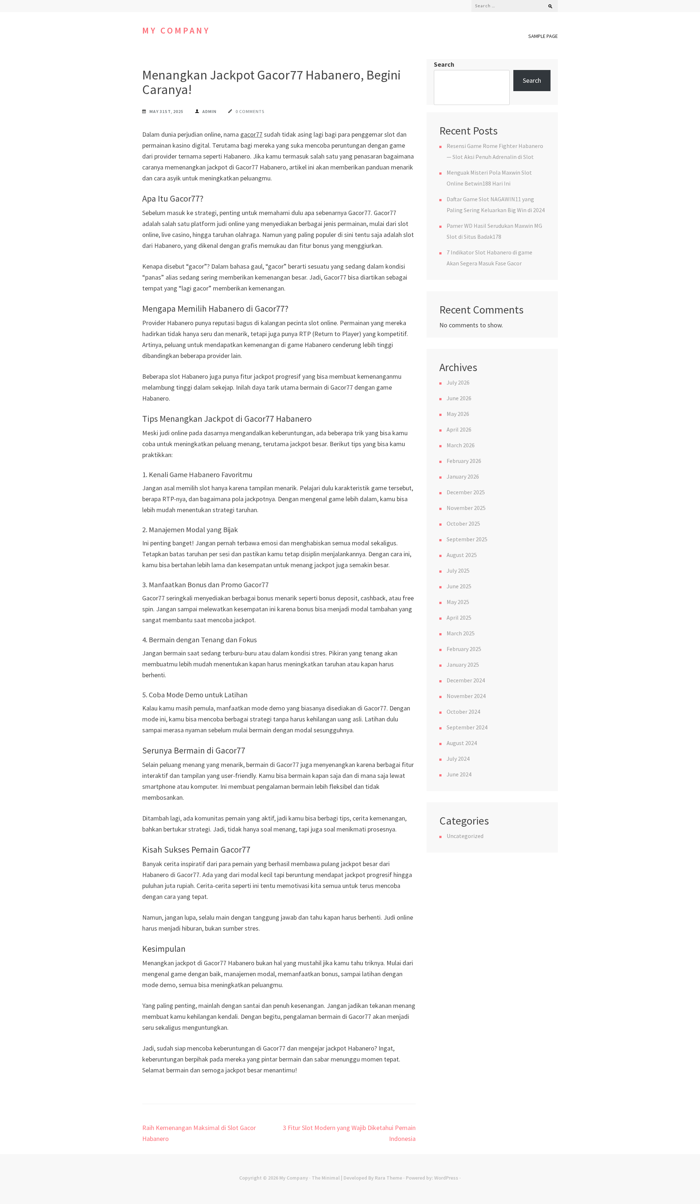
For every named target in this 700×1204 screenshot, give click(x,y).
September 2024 (467, 727)
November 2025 (466, 507)
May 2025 (458, 601)
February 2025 (464, 648)
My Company (176, 30)
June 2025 (459, 586)
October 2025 (463, 523)
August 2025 (462, 554)
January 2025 (463, 664)
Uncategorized (465, 835)
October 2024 (463, 711)
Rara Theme (388, 1177)
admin (209, 111)
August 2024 (462, 743)
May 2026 (458, 413)
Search (444, 64)
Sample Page (543, 36)
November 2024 (466, 696)
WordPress (446, 1177)
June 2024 (459, 774)
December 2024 (466, 680)
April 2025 (459, 617)
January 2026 (463, 476)
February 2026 (464, 460)
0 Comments (250, 111)
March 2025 (461, 633)
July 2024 (458, 758)
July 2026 (458, 382)
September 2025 (467, 539)
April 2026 (459, 429)
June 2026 (459, 398)
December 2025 (466, 492)
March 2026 (461, 445)
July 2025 (458, 570)
